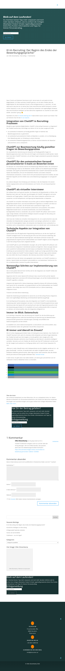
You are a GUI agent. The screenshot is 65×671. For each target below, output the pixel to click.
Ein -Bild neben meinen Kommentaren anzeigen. (25, 499)
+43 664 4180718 (32, 642)
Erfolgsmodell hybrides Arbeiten (16, 530)
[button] (11, 365)
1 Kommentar (31, 56)
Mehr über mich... (12, 403)
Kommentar (10, 465)
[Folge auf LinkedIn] (32, 668)
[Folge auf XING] (37, 668)
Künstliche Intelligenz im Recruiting (17, 527)
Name (9, 484)
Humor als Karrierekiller (13, 532)
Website (9, 495)
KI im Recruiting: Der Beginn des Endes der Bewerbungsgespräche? (26, 525)
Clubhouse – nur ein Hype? (14, 535)
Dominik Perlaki (40, 354)
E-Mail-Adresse (11, 490)
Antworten (55, 441)
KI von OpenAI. (25, 118)
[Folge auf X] (28, 668)
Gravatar (13, 499)
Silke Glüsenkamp (14, 56)
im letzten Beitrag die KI (25, 115)
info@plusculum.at (32, 652)
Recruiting (23, 56)
